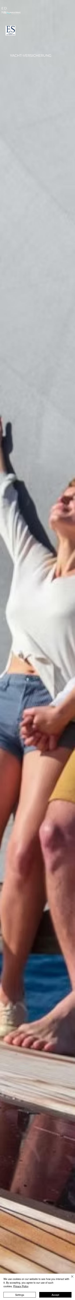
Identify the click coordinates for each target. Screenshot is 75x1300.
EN (2, 10)
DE (5, 10)
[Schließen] (70, 1278)
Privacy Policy (20, 1286)
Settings (19, 1295)
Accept (55, 1295)
